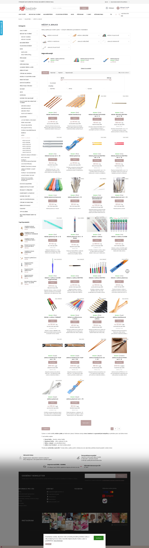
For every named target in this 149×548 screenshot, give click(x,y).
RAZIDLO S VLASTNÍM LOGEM (27, 76)
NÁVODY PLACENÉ (26, 39)
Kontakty (21, 503)
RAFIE (21, 49)
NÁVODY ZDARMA (25, 37)
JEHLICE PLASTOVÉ (26, 152)
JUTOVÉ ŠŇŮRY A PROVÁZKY (28, 120)
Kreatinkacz (52, 496)
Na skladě (58, 83)
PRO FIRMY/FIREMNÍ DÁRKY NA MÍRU (28, 215)
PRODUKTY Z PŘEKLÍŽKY (26, 190)
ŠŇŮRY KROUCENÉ (26, 122)
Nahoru (46, 428)
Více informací (58, 541)
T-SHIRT (22, 61)
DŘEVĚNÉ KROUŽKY (26, 108)
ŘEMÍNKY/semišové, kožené (28, 166)
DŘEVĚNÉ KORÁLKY (26, 106)
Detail (52, 118)
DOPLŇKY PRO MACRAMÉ (26, 98)
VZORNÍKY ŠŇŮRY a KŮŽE (26, 67)
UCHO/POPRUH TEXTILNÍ (27, 175)
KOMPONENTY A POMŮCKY (27, 193)
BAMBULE (23, 133)
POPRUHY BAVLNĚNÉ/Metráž (28, 130)
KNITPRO (58, 88)
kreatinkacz (52, 499)
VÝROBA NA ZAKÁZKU (26, 73)
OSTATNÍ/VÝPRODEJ (26, 164)
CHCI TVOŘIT (23, 30)
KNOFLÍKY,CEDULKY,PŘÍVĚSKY (28, 155)
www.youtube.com (54, 501)
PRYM (77, 88)
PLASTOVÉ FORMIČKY (26, 113)
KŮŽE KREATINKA (24, 64)
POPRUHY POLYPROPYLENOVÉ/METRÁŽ (28, 160)
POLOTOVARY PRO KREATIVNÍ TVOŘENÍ (28, 102)
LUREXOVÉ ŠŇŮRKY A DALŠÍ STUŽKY (28, 169)
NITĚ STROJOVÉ (25, 157)
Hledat (84, 8)
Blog (106, 2)
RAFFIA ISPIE (24, 52)
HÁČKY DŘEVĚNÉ (26, 142)
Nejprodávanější (69, 72)
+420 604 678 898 (54, 494)
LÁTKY (23, 135)
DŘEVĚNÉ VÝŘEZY (25, 111)
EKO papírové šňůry (26, 127)
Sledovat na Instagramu (120, 525)
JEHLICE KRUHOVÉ (26, 150)
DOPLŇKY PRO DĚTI (25, 196)
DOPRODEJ (23, 95)
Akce (21, 92)
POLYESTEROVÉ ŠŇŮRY (26, 46)
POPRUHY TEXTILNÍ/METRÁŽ (28, 173)
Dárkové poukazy (25, 205)
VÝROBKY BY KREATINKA (26, 202)
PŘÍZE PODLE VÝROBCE (26, 86)
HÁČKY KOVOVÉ (26, 140)
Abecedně (45, 72)
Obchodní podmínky (24, 496)
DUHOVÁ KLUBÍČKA (25, 82)
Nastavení (48, 544)
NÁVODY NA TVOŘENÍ (26, 33)
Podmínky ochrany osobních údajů (29, 498)
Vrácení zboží (23, 505)
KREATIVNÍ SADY (24, 79)
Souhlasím (98, 538)
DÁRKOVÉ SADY (24, 70)
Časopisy (22, 208)
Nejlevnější (52, 72)
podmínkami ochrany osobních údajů (113, 480)
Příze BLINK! (23, 58)
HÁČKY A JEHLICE (25, 138)
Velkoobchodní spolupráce (119, 2)
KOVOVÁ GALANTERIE (26, 184)
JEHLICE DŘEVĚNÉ (26, 148)
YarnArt (96, 88)
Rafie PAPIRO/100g (26, 54)
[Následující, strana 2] (115, 428)
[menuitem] (23, 14)
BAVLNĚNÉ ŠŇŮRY (24, 42)
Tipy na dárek (24, 211)
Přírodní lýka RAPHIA (26, 125)
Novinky (22, 89)
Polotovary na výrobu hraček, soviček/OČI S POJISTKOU (27, 179)
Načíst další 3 (86, 423)
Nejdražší (60, 72)
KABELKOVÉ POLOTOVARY (27, 187)
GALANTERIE (23, 117)
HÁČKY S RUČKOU (26, 146)
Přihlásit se (121, 475)
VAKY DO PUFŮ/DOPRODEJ (27, 199)
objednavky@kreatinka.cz (56, 491)
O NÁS (20, 501)
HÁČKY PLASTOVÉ (26, 144)
